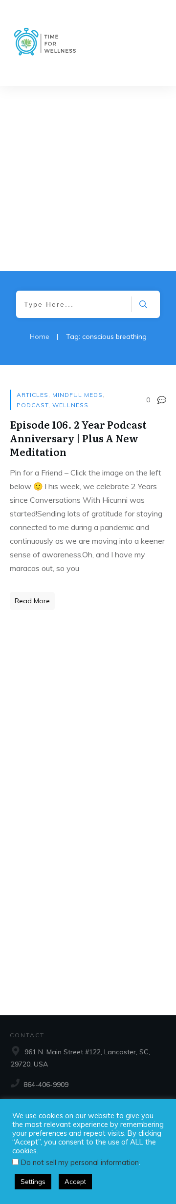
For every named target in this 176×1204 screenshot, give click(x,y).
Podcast (32, 405)
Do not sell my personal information (80, 1162)
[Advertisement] (88, 178)
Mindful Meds (77, 394)
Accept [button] (75, 1181)
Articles (32, 394)
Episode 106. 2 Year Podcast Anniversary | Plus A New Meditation (78, 438)
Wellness (70, 405)
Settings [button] (33, 1181)
